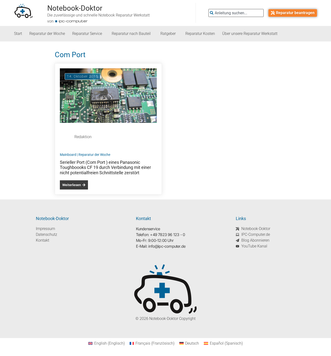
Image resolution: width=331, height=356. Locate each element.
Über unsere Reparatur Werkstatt (249, 33)
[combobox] (236, 13)
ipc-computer (73, 20)
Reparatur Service (87, 33)
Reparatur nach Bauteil (131, 33)
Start (18, 33)
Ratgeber (168, 33)
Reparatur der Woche (47, 33)
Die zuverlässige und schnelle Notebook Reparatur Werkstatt (98, 15)
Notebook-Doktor (74, 8)
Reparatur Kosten (200, 33)
